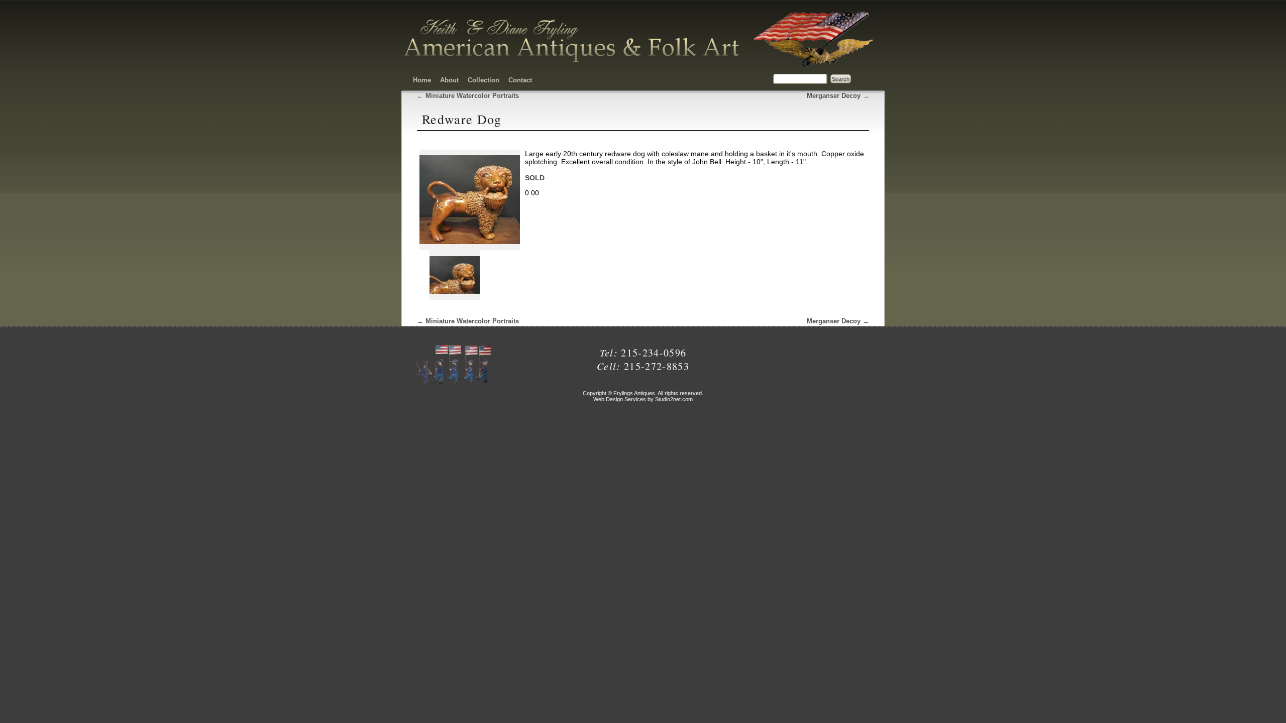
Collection (483, 80)
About (449, 80)
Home (422, 80)
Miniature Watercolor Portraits (468, 95)
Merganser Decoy (838, 95)
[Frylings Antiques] (573, 62)
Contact (520, 80)
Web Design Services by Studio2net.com (643, 399)
